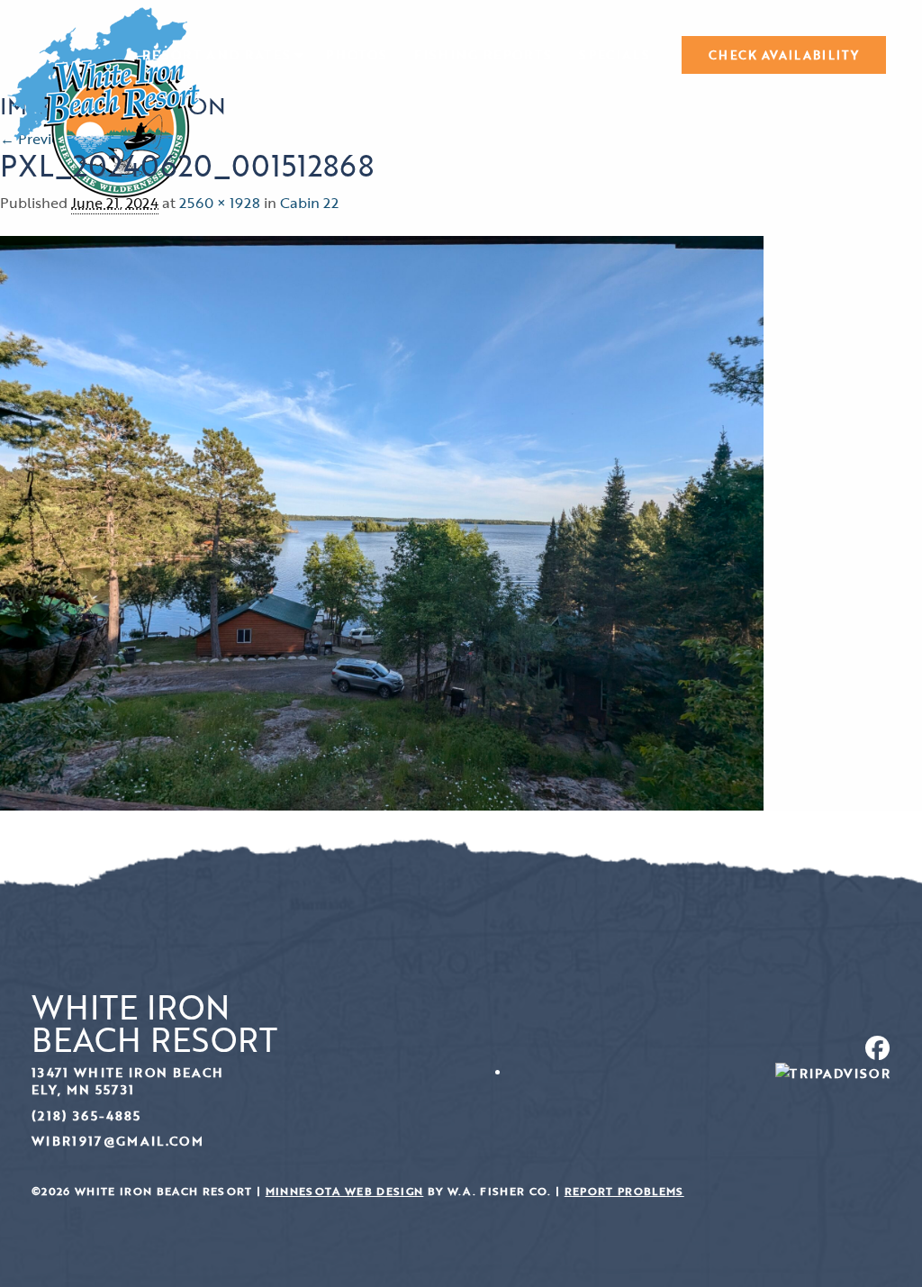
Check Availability (784, 55)
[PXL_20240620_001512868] (382, 521)
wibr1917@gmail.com (117, 1140)
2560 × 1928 (219, 202)
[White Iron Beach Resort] (104, 101)
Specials (614, 55)
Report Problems (624, 1191)
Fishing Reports (483, 55)
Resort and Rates (216, 55)
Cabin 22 (309, 202)
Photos (356, 55)
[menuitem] (220, 55)
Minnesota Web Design (345, 1191)
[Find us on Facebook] (682, 1048)
